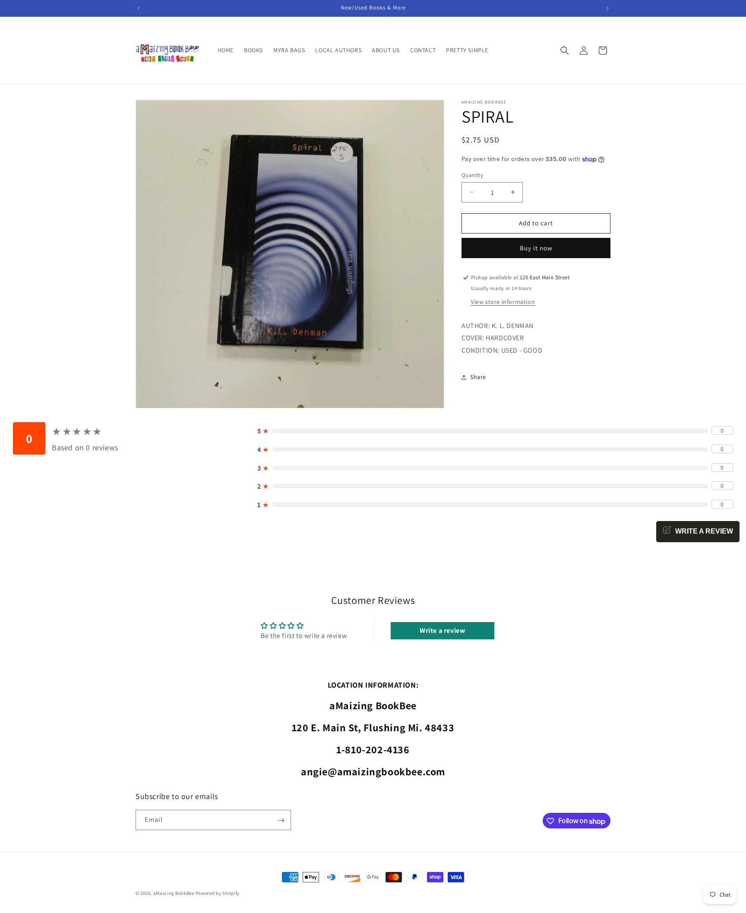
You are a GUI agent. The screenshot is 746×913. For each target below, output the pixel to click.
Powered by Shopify (218, 893)
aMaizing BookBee (173, 893)
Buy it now (536, 248)
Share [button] (478, 377)
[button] (564, 50)
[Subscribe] (281, 820)
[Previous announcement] (138, 8)
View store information (503, 302)
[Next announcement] (607, 8)
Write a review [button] (442, 630)
